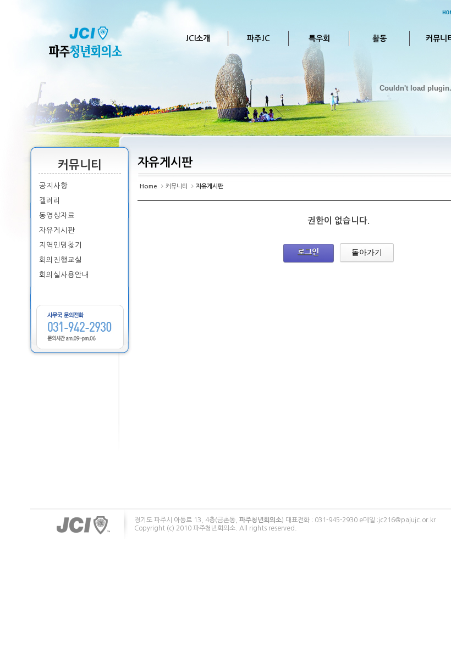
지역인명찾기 (60, 245)
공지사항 (53, 185)
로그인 (308, 252)
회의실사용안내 (64, 274)
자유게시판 (57, 230)
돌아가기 (366, 252)
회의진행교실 (60, 260)
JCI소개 (197, 38)
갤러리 (50, 200)
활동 (379, 38)
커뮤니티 (177, 186)
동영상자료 (57, 215)
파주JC (258, 38)
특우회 (319, 38)
